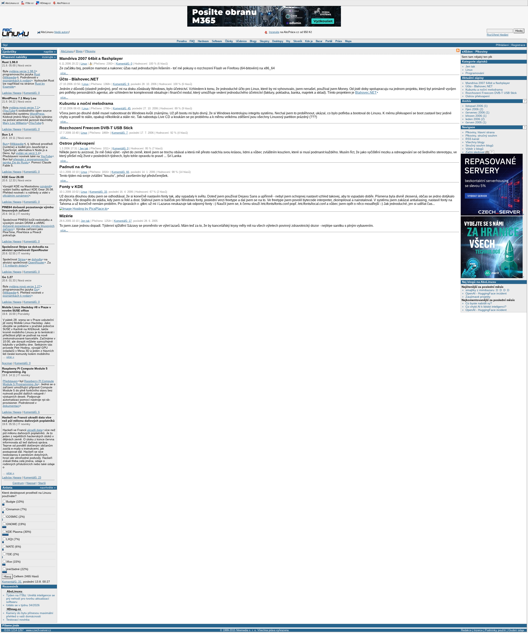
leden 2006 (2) (475, 119)
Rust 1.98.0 (10, 62)
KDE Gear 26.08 (13, 177)
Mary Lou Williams (15, 123)
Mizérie (66, 216)
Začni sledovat (475, 152)
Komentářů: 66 (120, 172)
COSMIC (12, 516)
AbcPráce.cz (63, 3)
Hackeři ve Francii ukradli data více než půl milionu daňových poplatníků (28, 419)
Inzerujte (274, 32)
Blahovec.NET (366, 92)
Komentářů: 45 (122, 108)
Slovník (297, 41)
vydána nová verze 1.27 (24, 286)
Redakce (466, 630)
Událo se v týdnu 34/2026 (23, 605)
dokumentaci (11, 405)
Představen (10, 381)
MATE (10, 546)
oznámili (45, 186)
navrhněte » (48, 487)
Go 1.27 (7, 277)
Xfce (9, 561)
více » (10, 357)
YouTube (9, 110)
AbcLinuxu (14, 591)
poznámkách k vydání (17, 80)
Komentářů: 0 (32, 92)
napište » (50, 51)
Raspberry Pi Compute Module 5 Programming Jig (24, 370)
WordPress (37, 113)
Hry (288, 41)
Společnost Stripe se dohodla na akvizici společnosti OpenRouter (25, 248)
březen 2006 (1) (476, 115)
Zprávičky (9, 51)
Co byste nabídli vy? (479, 303)
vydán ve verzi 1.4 (28, 153)
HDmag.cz (45, 3)
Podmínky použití (495, 630)
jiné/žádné (13, 569)
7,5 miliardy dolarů (15, 265)
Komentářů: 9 (121, 84)
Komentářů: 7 (120, 132)
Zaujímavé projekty (478, 296)
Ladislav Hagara (11, 92)
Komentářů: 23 (32, 477)
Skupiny (264, 41)
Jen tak (470, 66)
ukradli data (34, 430)
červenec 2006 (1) (477, 112)
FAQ (192, 41)
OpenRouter (36, 262)
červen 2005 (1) (476, 122)
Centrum (18, 483)
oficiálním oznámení (16, 195)
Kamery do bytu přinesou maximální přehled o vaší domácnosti (29, 614)
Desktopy (277, 41)
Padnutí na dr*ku (75, 167)
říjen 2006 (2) (474, 109)
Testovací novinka (17, 619)
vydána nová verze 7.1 (24, 107)
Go (36, 289)
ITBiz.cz (29, 3)
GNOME (11, 524)
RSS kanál (472, 139)
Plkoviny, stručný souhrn (481, 135)
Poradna (181, 41)
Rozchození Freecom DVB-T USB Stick (491, 92)
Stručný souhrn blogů (479, 145)
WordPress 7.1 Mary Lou (19, 98)
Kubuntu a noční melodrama (484, 89)
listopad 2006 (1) (477, 105)
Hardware (203, 41)
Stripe (22, 259)
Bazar (319, 41)
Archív (466, 101)
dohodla (37, 259)
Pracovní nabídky (14, 57)
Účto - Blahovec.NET (479, 86)
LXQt (9, 539)
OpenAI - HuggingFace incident (486, 293)
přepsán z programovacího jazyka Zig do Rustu (25, 161)
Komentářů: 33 (98, 191)
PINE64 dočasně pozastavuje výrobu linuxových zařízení (28, 208)
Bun (5, 143)
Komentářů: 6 (32, 412)
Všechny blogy (475, 142)
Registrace (518, 45)
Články (229, 41)
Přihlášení (502, 45)
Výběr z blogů (474, 148)
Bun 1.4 (7, 134)
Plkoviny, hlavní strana (480, 132)
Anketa (7, 487)
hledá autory (61, 32)
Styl (5, 45)
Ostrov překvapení (478, 96)
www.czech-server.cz (38, 630)
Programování (475, 73)
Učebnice (241, 41)
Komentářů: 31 (11, 581)
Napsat (31, 483)
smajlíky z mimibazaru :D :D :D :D (487, 290)
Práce (338, 41)
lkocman (7, 363)
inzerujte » (49, 57)
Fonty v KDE (71, 186)
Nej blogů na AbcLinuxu (479, 281)
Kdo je (308, 41)
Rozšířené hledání (497, 34)
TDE (9, 554)
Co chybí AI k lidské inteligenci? (486, 306)
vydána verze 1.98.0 (22, 71)
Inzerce (478, 630)
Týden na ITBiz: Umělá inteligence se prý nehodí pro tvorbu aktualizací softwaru (30, 598)
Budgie (10, 501)
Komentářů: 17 (123, 220)
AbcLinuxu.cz (12, 3)
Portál (328, 41)
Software (217, 41)
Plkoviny (481, 51)
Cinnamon (13, 509)
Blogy (253, 41)
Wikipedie (10, 77)
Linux (469, 69)
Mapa (348, 41)
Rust (37, 74)
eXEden (467, 51)
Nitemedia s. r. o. (246, 630)
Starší (42, 483)
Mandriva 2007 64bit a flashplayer (488, 83)
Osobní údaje (516, 630)
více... (64, 73)
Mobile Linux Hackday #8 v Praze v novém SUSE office (26, 309)
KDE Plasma (14, 531)
